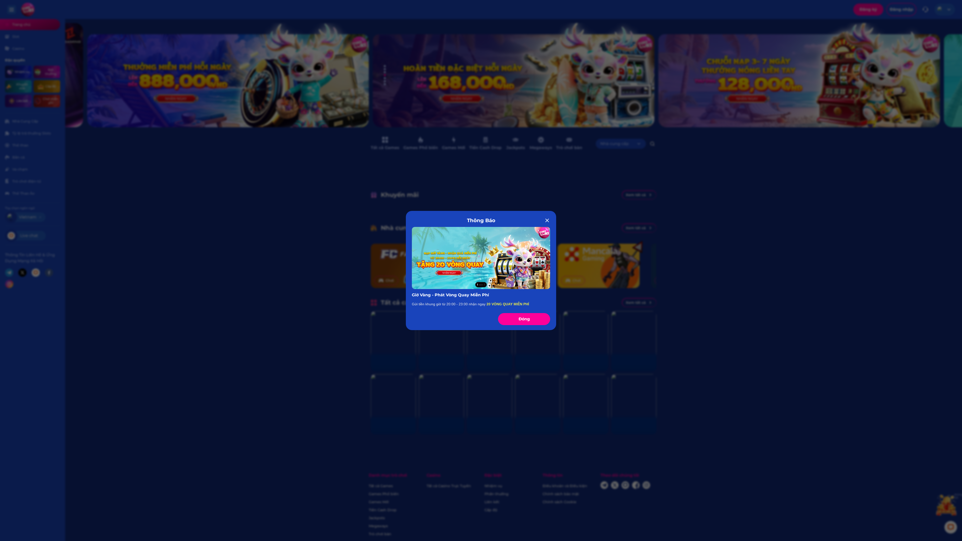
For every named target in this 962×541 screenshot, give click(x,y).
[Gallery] (481, 258)
